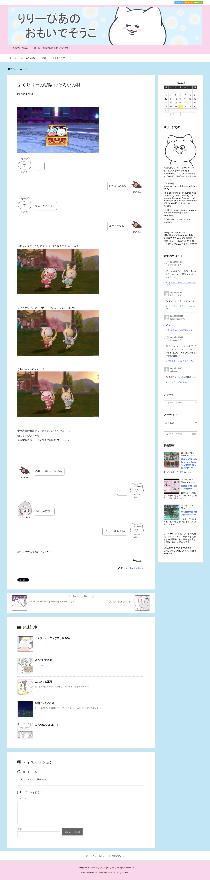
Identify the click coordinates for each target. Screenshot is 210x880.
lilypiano (138, 568)
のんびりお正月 (43, 681)
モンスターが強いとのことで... (181, 361)
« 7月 (172, 114)
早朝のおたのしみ (45, 703)
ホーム (13, 68)
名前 (19, 829)
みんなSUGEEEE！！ (47, 724)
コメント (21, 798)
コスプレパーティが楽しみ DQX (52, 638)
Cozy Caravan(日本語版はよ (180, 330)
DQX (25, 68)
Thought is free (122, 872)
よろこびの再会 (43, 659)
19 (176, 103)
